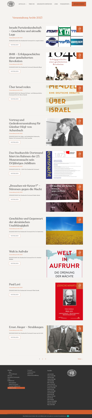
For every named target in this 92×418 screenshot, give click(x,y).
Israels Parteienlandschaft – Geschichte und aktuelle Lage (25, 31)
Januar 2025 (50, 379)
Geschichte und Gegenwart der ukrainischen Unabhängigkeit (26, 222)
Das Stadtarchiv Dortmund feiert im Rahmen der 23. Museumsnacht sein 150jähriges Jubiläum (26, 158)
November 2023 (51, 386)
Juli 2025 (49, 377)
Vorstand (29, 370)
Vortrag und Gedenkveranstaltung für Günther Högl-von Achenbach (24, 125)
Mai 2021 (49, 398)
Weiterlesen (15, 45)
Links (9, 379)
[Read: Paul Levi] (69, 301)
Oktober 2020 (50, 403)
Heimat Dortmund (13, 384)
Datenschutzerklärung (33, 375)
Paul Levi (14, 284)
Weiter (80, 359)
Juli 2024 (49, 381)
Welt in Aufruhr (18, 251)
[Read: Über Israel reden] (64, 99)
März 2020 (50, 404)
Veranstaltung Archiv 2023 (15, 37)
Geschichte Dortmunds (13, 377)
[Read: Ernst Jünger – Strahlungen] (64, 339)
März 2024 (50, 382)
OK (68, 416)
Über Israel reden (20, 87)
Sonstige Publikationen (14, 386)
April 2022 (49, 394)
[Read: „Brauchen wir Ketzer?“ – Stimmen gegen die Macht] (64, 197)
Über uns (10, 375)
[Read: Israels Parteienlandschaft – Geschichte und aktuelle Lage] (64, 36)
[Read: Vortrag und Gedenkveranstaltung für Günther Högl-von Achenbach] (64, 132)
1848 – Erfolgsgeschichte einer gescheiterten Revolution (24, 57)
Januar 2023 (50, 391)
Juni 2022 (49, 393)
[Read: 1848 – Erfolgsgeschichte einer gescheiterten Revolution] (64, 66)
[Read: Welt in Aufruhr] (64, 263)
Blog (10, 372)
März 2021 (49, 399)
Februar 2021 (50, 401)
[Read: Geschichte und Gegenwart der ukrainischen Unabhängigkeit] (64, 230)
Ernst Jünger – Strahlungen (26, 327)
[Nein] (90, 416)
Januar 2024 (50, 384)
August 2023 (50, 387)
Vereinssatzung (31, 372)
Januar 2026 (50, 376)
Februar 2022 (50, 396)
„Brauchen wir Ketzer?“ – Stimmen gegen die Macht (25, 187)
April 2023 (49, 389)
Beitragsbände (12, 382)
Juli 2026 (49, 374)
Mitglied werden (12, 388)
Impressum (30, 373)
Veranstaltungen (13, 374)
